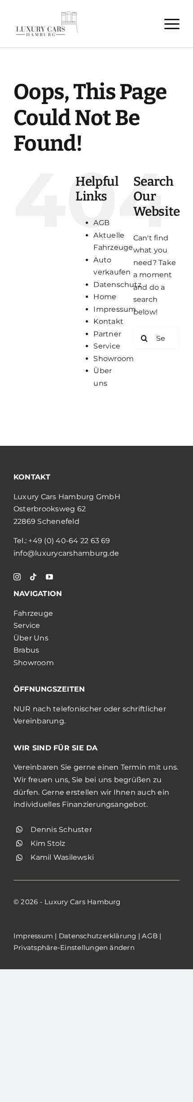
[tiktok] (33, 576)
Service (106, 346)
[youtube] (49, 576)
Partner (107, 334)
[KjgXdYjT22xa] (47, 12)
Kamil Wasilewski (62, 857)
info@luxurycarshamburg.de (66, 553)
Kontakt (108, 321)
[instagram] (17, 576)
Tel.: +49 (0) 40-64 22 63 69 (61, 540)
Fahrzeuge (33, 613)
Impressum (114, 309)
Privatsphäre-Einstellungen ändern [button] (74, 947)
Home (104, 296)
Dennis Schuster (61, 829)
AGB (101, 222)
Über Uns (30, 638)
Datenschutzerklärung (97, 936)
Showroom (113, 358)
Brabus (26, 650)
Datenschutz (117, 284)
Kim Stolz (48, 843)
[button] (172, 24)
